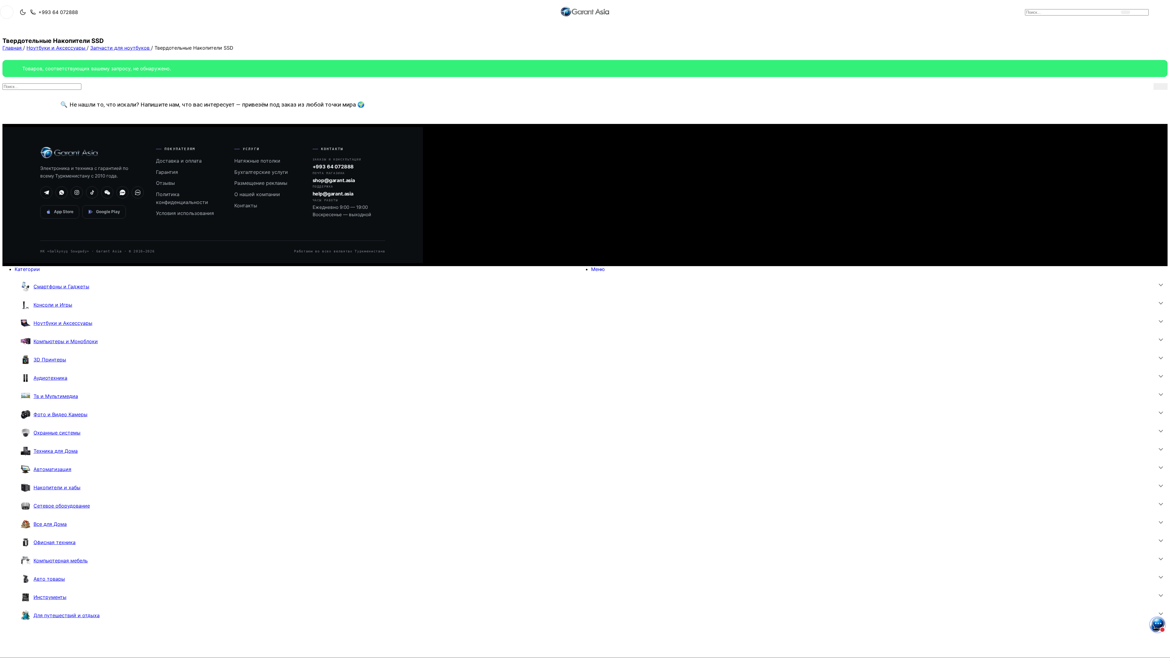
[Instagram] (77, 192)
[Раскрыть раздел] (1161, 284)
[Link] (122, 192)
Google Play (108, 211)
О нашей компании (257, 194)
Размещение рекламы (260, 183)
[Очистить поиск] (1114, 12)
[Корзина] (1141, 12)
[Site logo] (585, 16)
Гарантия (167, 172)
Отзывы (165, 183)
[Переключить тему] (23, 12)
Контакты (245, 205)
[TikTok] (92, 192)
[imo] (138, 192)
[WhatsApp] (61, 192)
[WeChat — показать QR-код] (107, 192)
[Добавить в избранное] (1153, 12)
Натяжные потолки (257, 161)
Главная (12, 48)
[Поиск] (1125, 12)
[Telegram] (46, 192)
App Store (63, 211)
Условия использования (185, 213)
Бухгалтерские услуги (261, 172)
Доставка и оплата (179, 161)
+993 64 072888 (58, 12)
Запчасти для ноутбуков (120, 48)
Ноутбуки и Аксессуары (57, 48)
